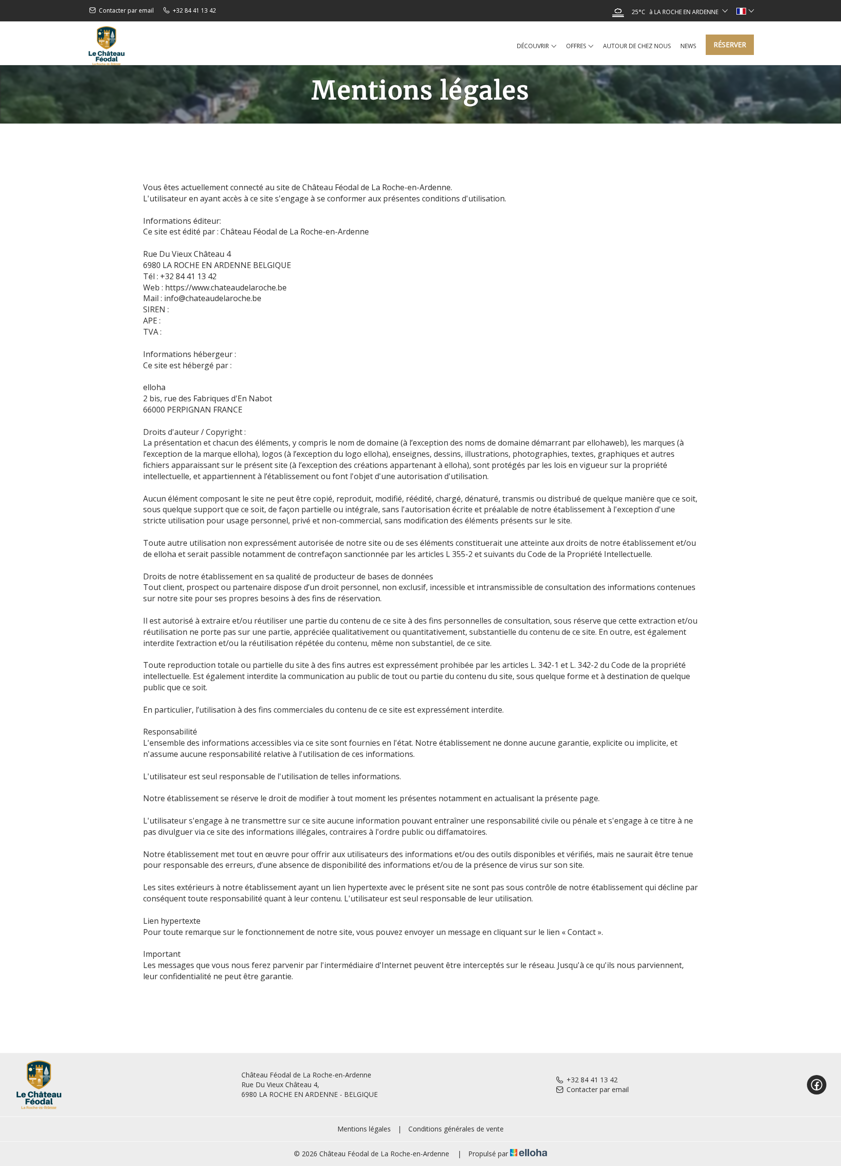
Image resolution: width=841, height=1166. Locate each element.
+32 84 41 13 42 (592, 1079)
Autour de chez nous (637, 46)
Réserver (729, 44)
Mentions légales (364, 1128)
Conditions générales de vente (456, 1128)
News (688, 46)
